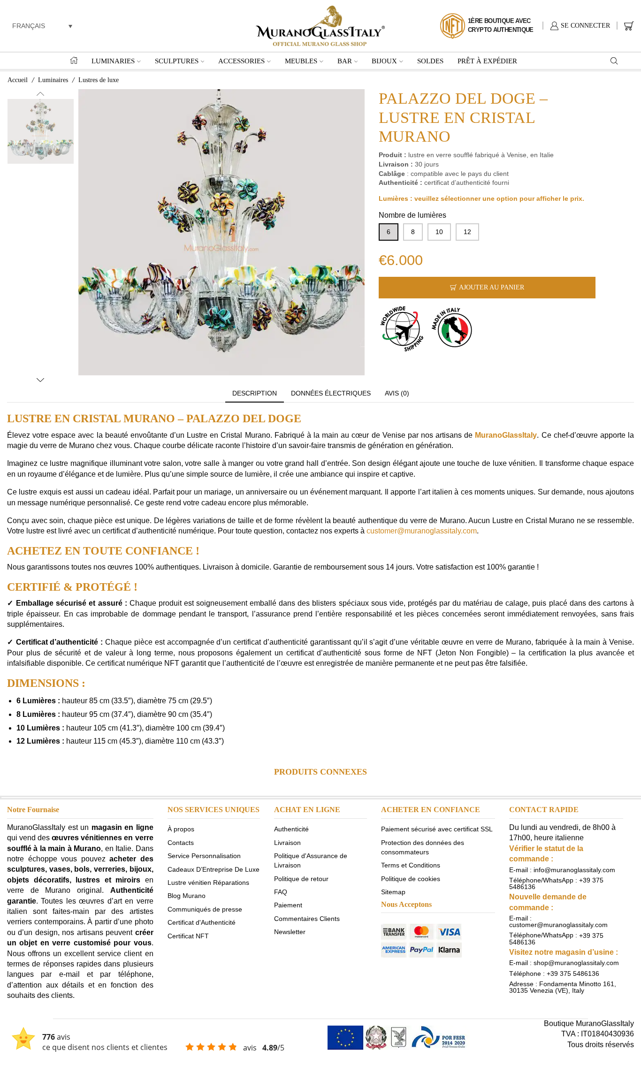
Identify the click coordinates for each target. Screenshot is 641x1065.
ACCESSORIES (241, 61)
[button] (42, 25)
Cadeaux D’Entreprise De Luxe (213, 869)
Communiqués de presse (205, 909)
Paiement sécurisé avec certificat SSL (437, 829)
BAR (344, 61)
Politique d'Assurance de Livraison (310, 860)
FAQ (280, 892)
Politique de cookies (410, 878)
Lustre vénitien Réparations (208, 882)
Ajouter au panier (491, 287)
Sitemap (393, 892)
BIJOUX (384, 61)
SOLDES (430, 61)
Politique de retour (301, 878)
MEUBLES (301, 61)
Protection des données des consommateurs (422, 846)
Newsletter (289, 932)
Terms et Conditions (410, 865)
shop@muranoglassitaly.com (576, 962)
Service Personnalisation (204, 856)
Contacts (181, 842)
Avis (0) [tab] (397, 393)
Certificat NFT (188, 935)
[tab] (254, 394)
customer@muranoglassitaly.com (421, 531)
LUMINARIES (113, 61)
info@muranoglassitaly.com (574, 870)
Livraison (287, 842)
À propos (181, 829)
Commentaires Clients (307, 918)
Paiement (288, 905)
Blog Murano (187, 895)
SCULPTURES (176, 61)
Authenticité (291, 829)
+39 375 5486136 (573, 973)
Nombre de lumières (412, 215)
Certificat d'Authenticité (202, 922)
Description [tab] (254, 393)
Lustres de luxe (98, 80)
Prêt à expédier (487, 61)
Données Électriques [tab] (331, 393)
